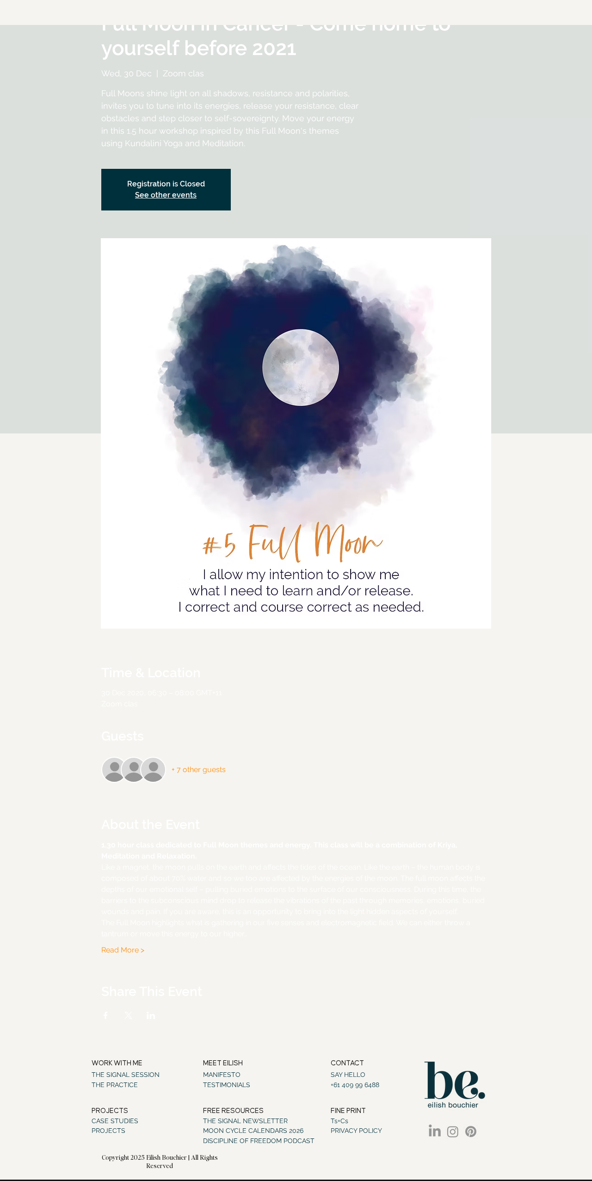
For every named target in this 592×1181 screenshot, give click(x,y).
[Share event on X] (128, 1015)
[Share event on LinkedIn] (151, 1015)
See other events (166, 195)
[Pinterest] (470, 1131)
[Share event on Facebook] (105, 1015)
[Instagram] (452, 1131)
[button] (237, 1111)
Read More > (122, 950)
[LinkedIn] (434, 1131)
